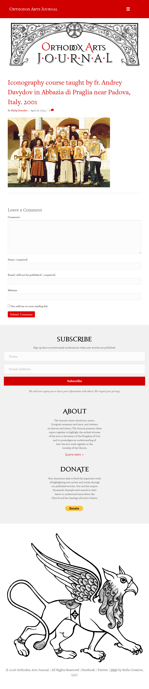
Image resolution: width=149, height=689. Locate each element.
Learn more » (74, 454)
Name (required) (18, 259)
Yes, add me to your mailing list (29, 306)
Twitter (102, 670)
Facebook (88, 670)
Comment (14, 217)
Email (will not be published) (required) (32, 275)
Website (12, 290)
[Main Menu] (128, 9)
